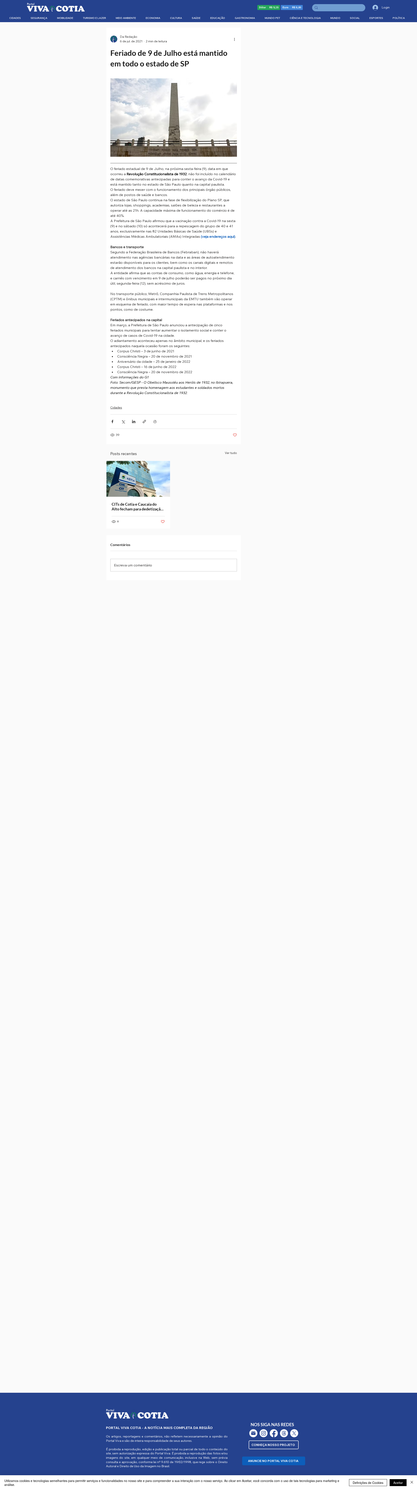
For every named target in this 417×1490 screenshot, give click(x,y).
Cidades (116, 407)
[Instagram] (264, 1433)
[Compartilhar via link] (144, 421)
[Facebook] (274, 1433)
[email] (253, 1433)
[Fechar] (411, 1483)
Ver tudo (231, 453)
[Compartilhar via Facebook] (112, 421)
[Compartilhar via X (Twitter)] (123, 421)
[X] (294, 1433)
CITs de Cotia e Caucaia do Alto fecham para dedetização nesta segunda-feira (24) (137, 506)
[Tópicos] (284, 1433)
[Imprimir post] (155, 421)
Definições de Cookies (368, 1482)
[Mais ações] (234, 39)
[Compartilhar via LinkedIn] (134, 421)
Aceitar (398, 1482)
